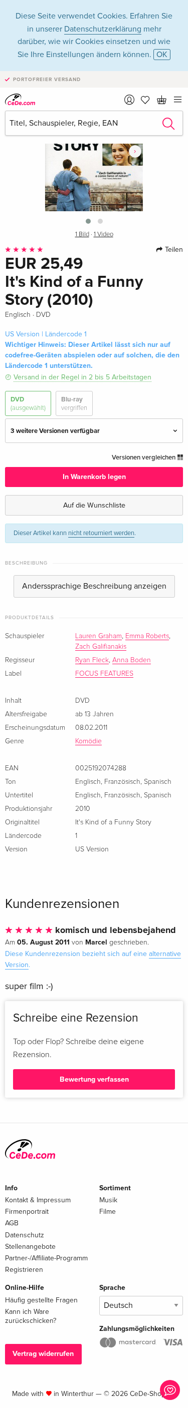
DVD (28, 403)
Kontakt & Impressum (38, 1200)
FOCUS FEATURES (104, 673)
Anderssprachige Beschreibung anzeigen (94, 586)
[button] (88, 221)
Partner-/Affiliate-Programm (46, 1258)
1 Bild (82, 234)
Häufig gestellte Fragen (41, 1300)
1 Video (103, 234)
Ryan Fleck (92, 660)
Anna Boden (131, 660)
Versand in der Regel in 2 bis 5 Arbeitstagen (82, 377)
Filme (107, 1211)
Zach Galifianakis (100, 646)
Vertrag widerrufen (43, 1353)
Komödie (88, 741)
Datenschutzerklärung (102, 29)
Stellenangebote (30, 1246)
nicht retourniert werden (101, 533)
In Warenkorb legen (94, 477)
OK (161, 55)
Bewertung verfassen (94, 1079)
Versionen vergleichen (144, 457)
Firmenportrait (27, 1211)
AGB (12, 1223)
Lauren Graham (98, 636)
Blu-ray (74, 403)
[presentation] (135, 151)
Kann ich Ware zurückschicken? (30, 1316)
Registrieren (24, 1269)
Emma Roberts (147, 636)
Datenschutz (24, 1235)
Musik (108, 1200)
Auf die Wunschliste (94, 505)
